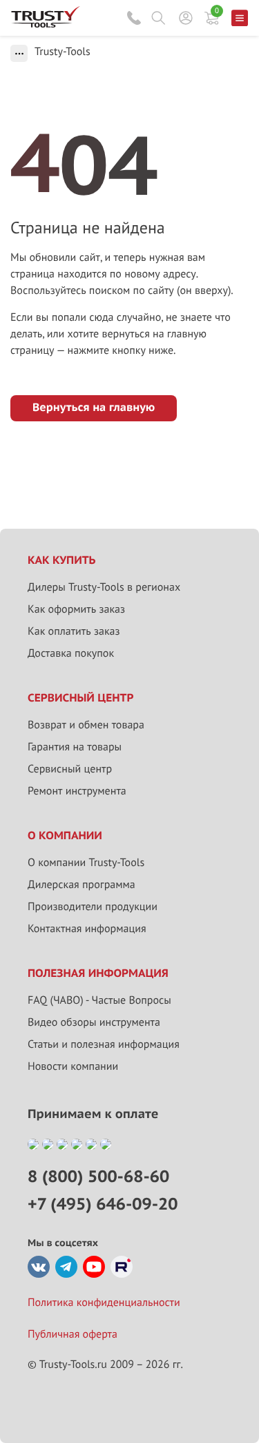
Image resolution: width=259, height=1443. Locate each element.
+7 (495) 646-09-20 (103, 1203)
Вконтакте (39, 1267)
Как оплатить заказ (74, 631)
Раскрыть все (19, 53)
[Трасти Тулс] (45, 24)
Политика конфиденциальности (104, 1302)
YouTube (94, 1267)
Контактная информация (87, 929)
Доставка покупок (71, 653)
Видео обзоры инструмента (94, 1022)
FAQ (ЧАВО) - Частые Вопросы (99, 1000)
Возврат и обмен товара (86, 725)
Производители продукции (92, 907)
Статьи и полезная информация (104, 1044)
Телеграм (66, 1267)
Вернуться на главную (93, 407)
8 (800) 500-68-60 (134, 18)
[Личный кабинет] (186, 18)
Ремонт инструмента (77, 791)
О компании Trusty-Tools (86, 863)
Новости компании (73, 1066)
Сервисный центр (70, 769)
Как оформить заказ (76, 609)
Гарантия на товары (75, 747)
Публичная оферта (72, 1334)
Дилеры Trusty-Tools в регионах (104, 587)
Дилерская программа (81, 885)
